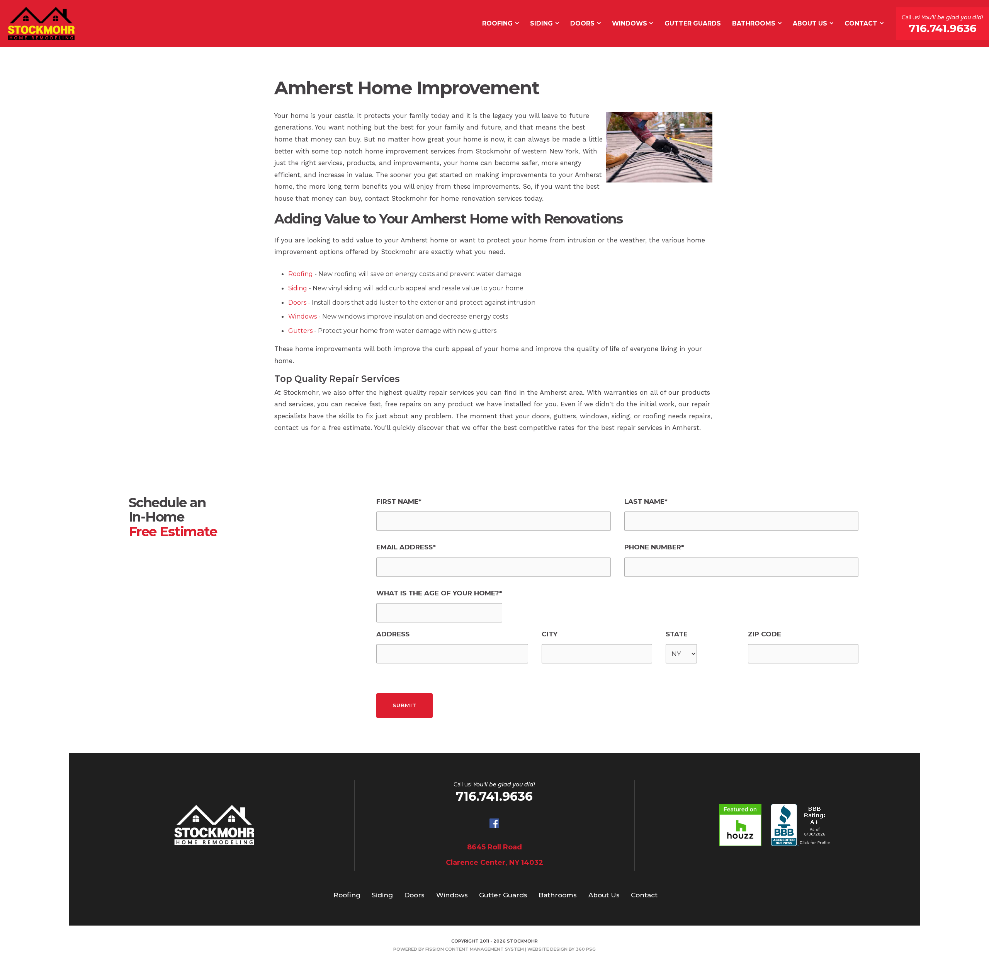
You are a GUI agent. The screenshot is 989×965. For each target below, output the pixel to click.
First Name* (398, 501)
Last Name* (646, 501)
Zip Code (764, 634)
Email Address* (406, 547)
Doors (582, 23)
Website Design (547, 949)
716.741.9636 (943, 28)
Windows (629, 23)
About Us (810, 23)
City (549, 634)
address (393, 634)
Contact (861, 23)
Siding (541, 23)
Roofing (497, 23)
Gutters (300, 330)
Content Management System (484, 949)
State (677, 634)
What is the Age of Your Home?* (439, 593)
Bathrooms (753, 23)
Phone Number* (654, 547)
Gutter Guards (692, 23)
